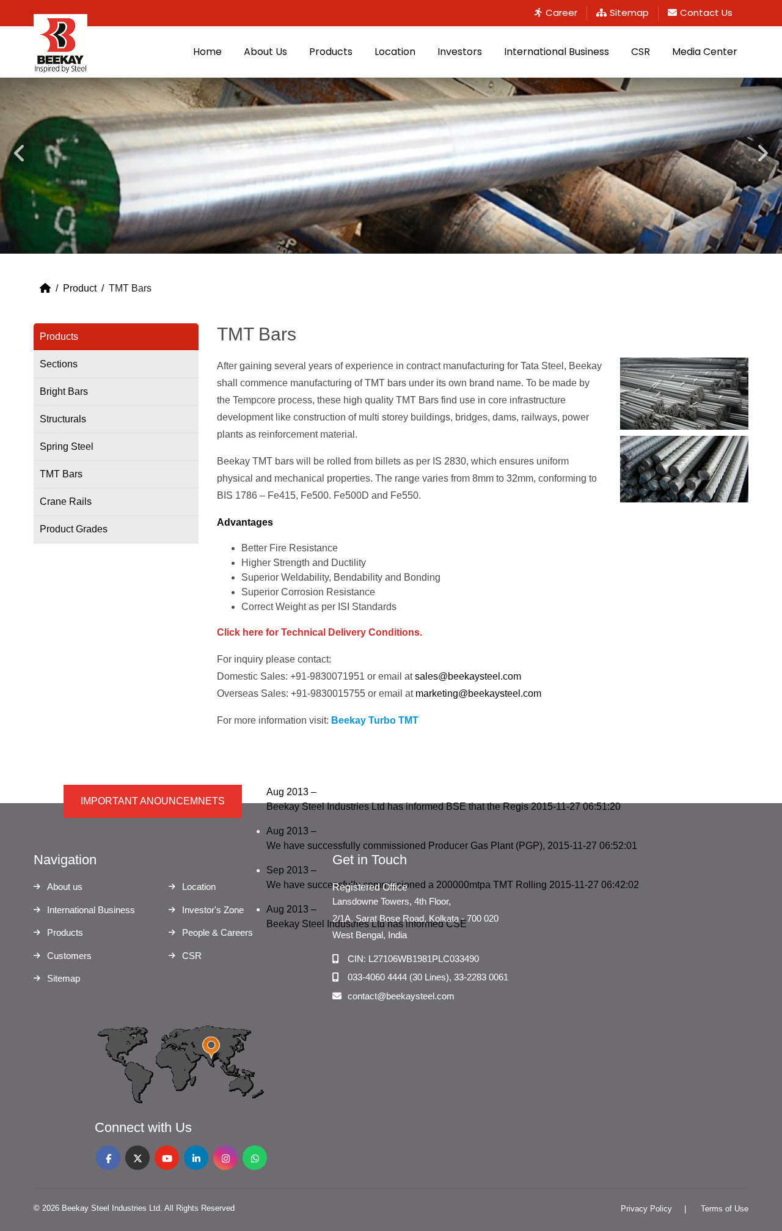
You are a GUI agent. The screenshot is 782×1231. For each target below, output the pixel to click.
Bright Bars (64, 391)
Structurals (63, 419)
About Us (265, 52)
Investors (459, 52)
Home (207, 52)
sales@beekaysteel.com (468, 676)
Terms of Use (724, 1208)
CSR (640, 52)
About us (64, 886)
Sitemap (629, 12)
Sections (59, 364)
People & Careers (217, 932)
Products (331, 52)
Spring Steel (66, 446)
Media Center (704, 52)
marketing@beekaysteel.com (478, 693)
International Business (556, 52)
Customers (69, 955)
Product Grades (74, 529)
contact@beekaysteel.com (401, 996)
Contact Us (706, 12)
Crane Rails (66, 501)
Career (561, 12)
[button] (19, 166)
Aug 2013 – (443, 799)
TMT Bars (61, 474)
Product (80, 288)
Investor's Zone (213, 910)
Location (395, 52)
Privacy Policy (646, 1208)
